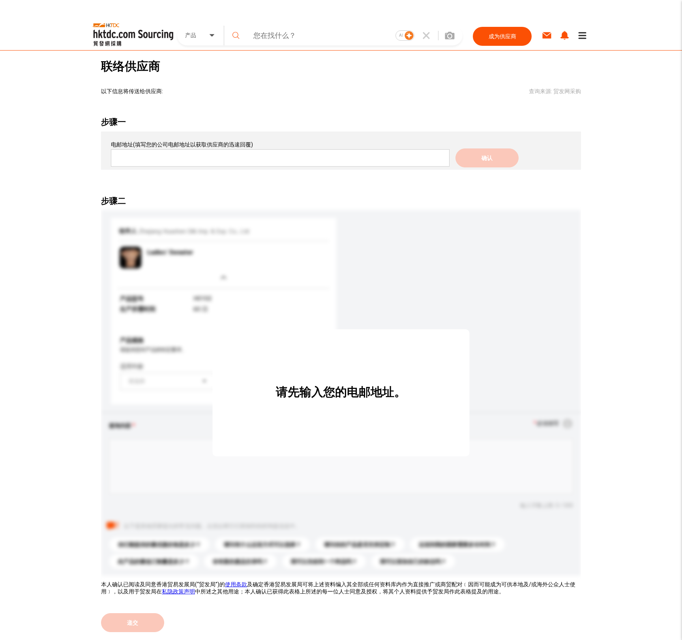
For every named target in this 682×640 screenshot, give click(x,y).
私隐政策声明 (178, 591)
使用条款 (236, 584)
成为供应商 (502, 36)
